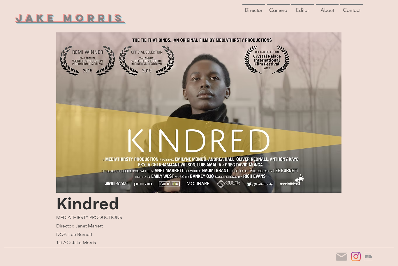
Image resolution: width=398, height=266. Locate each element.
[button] (278, 7)
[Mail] (341, 256)
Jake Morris (70, 18)
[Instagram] (356, 256)
